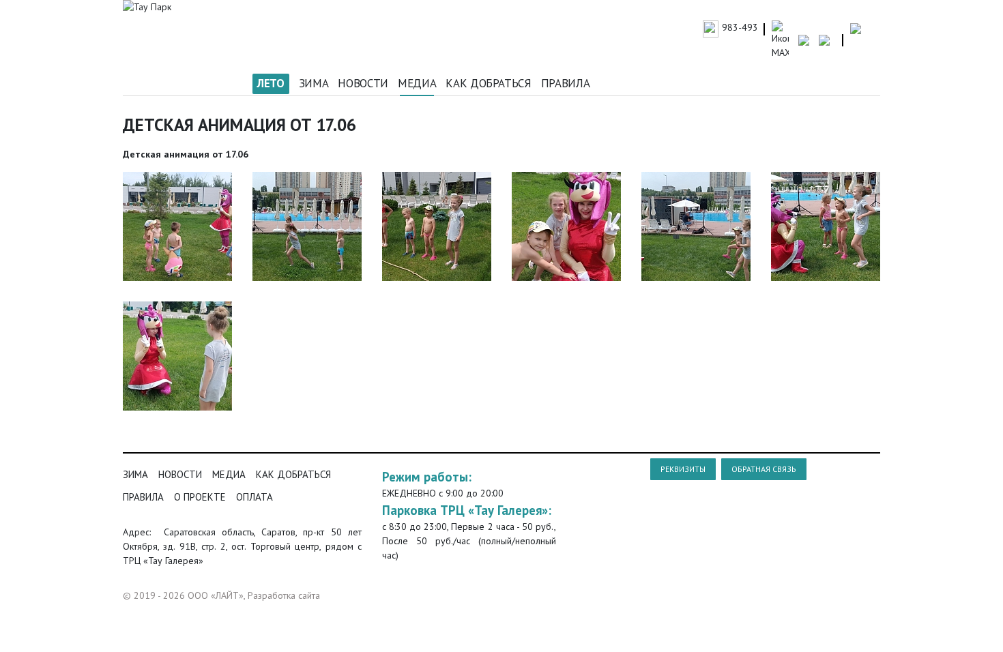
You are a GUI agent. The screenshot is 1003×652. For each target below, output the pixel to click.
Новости (363, 83)
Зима (314, 83)
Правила (565, 83)
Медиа (417, 83)
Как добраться (489, 83)
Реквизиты (683, 469)
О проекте (200, 496)
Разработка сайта (284, 595)
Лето (271, 83)
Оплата (254, 496)
